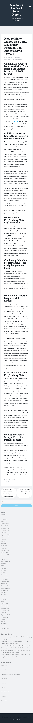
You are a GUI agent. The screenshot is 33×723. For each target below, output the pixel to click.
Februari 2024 (5, 577)
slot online (4, 665)
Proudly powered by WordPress (11, 717)
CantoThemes (16, 719)
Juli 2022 (3, 619)
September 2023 (5, 588)
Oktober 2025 (5, 532)
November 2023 (5, 583)
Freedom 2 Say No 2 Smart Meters (16, 10)
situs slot (15, 121)
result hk (3, 683)
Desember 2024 (5, 555)
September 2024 (5, 561)
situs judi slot (4, 670)
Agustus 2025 (5, 537)
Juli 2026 (3, 514)
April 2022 (4, 623)
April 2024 (4, 572)
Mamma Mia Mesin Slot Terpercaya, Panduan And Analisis (24, 492)
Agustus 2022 (4, 617)
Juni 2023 (3, 595)
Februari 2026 (5, 523)
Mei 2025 (3, 543)
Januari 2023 (4, 606)
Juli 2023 (3, 592)
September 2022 (5, 615)
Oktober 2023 (4, 586)
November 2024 (5, 557)
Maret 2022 (4, 626)
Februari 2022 (5, 628)
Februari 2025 (5, 550)
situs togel (4, 700)
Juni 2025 (3, 541)
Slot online (4, 678)
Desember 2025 (5, 528)
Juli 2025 (3, 539)
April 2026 (4, 519)
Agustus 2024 (4, 563)
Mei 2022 (3, 621)
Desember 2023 (5, 581)
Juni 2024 (3, 568)
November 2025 (5, 530)
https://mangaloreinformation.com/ (10, 674)
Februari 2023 (5, 603)
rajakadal (3, 696)
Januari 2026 (4, 526)
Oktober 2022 (4, 612)
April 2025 (4, 546)
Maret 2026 (4, 521)
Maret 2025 (4, 548)
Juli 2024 (3, 566)
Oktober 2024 (4, 559)
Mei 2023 (3, 597)
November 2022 (5, 610)
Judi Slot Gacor (18, 59)
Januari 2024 (4, 579)
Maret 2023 (4, 601)
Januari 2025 (4, 552)
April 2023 (3, 599)
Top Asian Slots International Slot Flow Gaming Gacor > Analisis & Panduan (8, 493)
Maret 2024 (4, 575)
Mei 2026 (3, 517)
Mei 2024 (3, 570)
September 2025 (5, 535)
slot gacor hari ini (6, 692)
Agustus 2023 (4, 590)
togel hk (3, 687)
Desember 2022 (5, 608)
